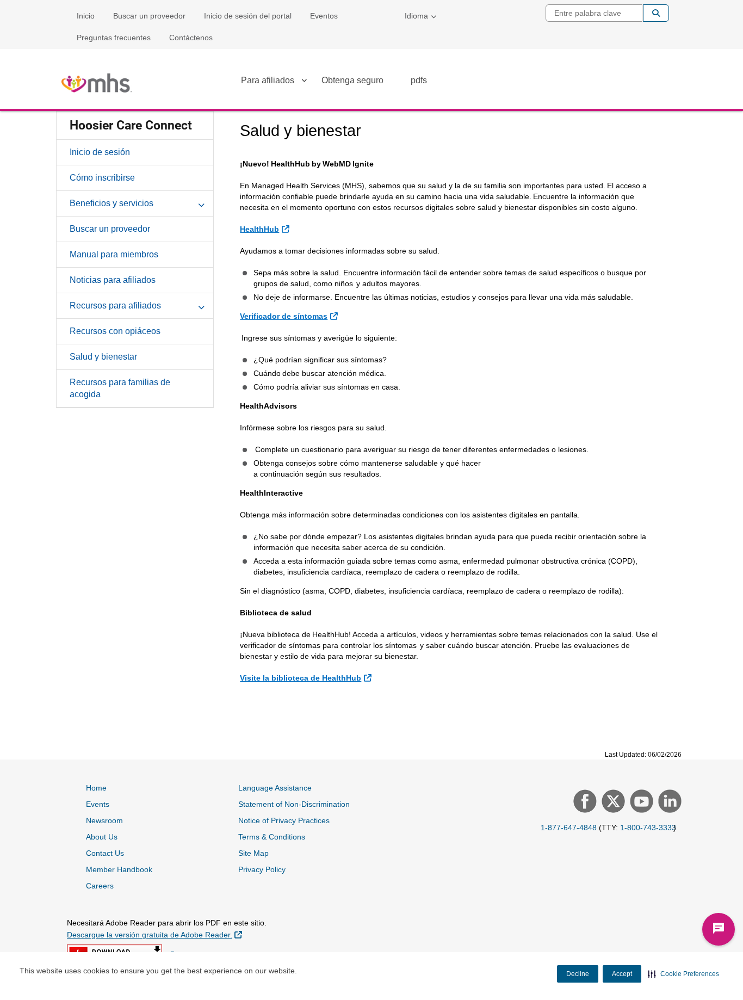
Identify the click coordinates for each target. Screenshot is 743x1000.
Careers (100, 885)
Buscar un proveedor (149, 15)
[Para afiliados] (304, 82)
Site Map (253, 853)
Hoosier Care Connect (131, 125)
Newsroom (104, 820)
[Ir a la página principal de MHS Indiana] (97, 83)
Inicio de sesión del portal (248, 15)
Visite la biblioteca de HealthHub (307, 677)
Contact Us (105, 853)
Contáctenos (191, 37)
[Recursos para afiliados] (201, 305)
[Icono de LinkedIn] (668, 802)
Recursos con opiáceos (115, 331)
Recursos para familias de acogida (120, 388)
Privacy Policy (262, 869)
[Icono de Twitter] (612, 802)
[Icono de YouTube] (640, 802)
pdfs (419, 80)
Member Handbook (119, 869)
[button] (683, 974)
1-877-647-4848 (569, 827)
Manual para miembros (114, 254)
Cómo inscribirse (102, 177)
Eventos (324, 15)
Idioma (416, 15)
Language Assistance (275, 787)
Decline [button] (577, 974)
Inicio (86, 15)
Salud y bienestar (103, 356)
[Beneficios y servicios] (201, 202)
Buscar (656, 13)
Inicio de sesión (100, 152)
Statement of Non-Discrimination (294, 804)
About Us (101, 836)
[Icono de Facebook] (583, 802)
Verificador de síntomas (290, 315)
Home (96, 787)
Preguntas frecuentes (114, 37)
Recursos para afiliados (115, 305)
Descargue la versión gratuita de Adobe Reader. (154, 934)
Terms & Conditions (271, 836)
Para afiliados (267, 80)
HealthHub (266, 228)
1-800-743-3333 (648, 827)
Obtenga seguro (352, 80)
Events (97, 804)
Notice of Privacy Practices (284, 820)
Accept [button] (622, 974)
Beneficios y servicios (111, 203)
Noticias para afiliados (113, 280)
